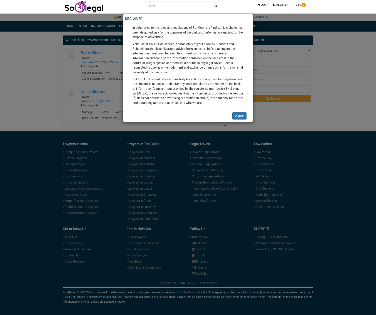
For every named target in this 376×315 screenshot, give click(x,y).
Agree (239, 116)
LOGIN (264, 4)
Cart (299, 4)
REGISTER (282, 4)
